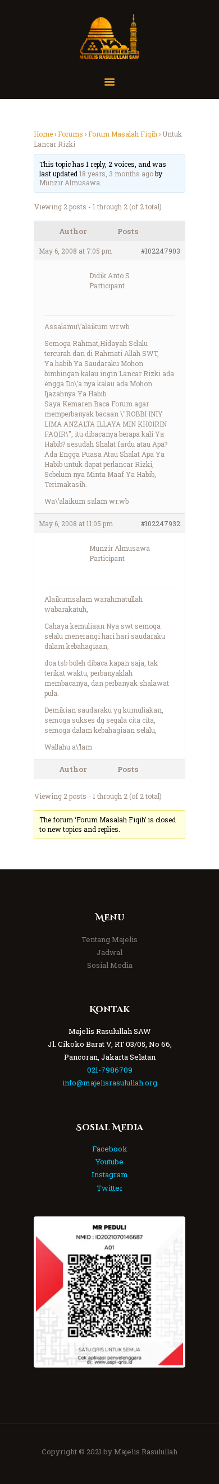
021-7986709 (110, 1070)
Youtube (109, 1162)
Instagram (110, 1174)
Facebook (109, 1149)
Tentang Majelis (109, 939)
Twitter (110, 1188)
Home (43, 133)
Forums (70, 133)
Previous (53, 1292)
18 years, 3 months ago (116, 173)
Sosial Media (110, 965)
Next (166, 1292)
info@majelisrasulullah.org (109, 1083)
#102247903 (160, 250)
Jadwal (109, 952)
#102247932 (160, 523)
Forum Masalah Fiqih (122, 133)
